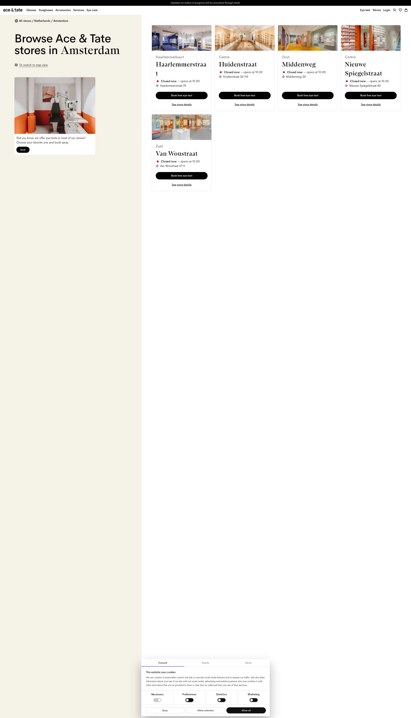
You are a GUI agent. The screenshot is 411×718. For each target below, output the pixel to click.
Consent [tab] (162, 662)
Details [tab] (205, 662)
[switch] (189, 700)
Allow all (246, 710)
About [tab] (248, 662)
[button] (401, 10)
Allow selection (205, 710)
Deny (165, 710)
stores (173, 2)
